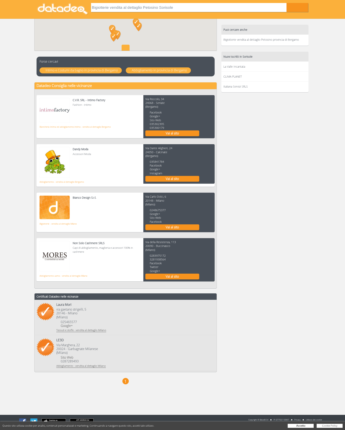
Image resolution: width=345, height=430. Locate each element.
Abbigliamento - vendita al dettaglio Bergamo (62, 181)
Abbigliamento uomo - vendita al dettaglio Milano (63, 275)
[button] (138, 26)
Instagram (156, 173)
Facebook (156, 112)
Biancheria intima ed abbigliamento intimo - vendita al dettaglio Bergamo (75, 126)
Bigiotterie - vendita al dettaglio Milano (58, 223)
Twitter (154, 267)
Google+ (155, 116)
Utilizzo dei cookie (314, 419)
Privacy (297, 419)
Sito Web (155, 120)
